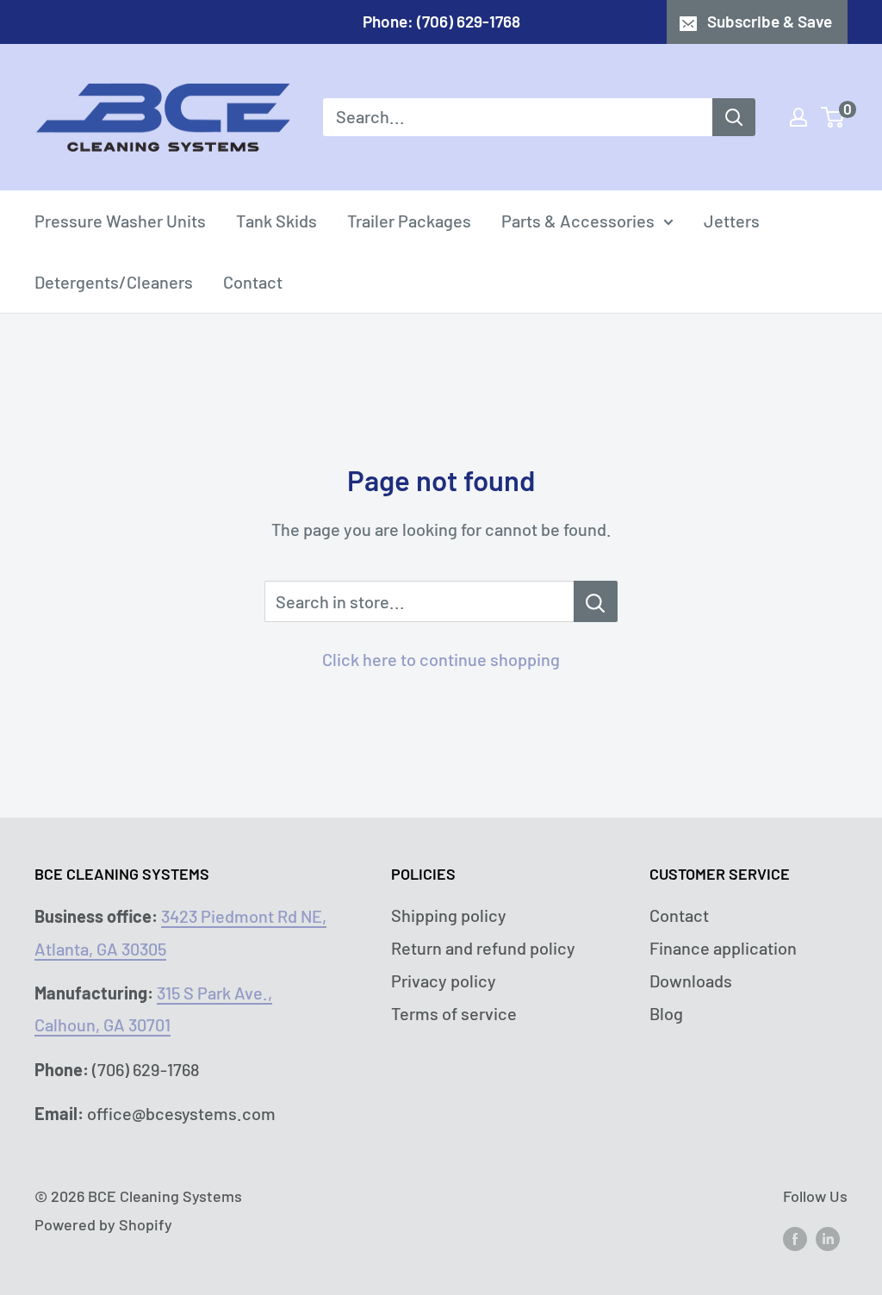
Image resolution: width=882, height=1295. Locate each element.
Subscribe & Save (769, 21)
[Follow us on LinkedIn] (828, 1238)
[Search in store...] (596, 601)
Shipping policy (448, 915)
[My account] (798, 117)
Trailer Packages (409, 220)
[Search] (733, 117)
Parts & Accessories (578, 220)
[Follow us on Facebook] (795, 1238)
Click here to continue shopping (441, 659)
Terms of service (454, 1013)
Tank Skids (276, 220)
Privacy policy (443, 980)
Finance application (723, 947)
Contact (253, 281)
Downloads (690, 980)
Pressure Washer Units (120, 220)
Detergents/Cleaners (113, 281)
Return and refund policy (483, 947)
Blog (666, 1013)
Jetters (732, 220)
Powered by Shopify (103, 1224)
